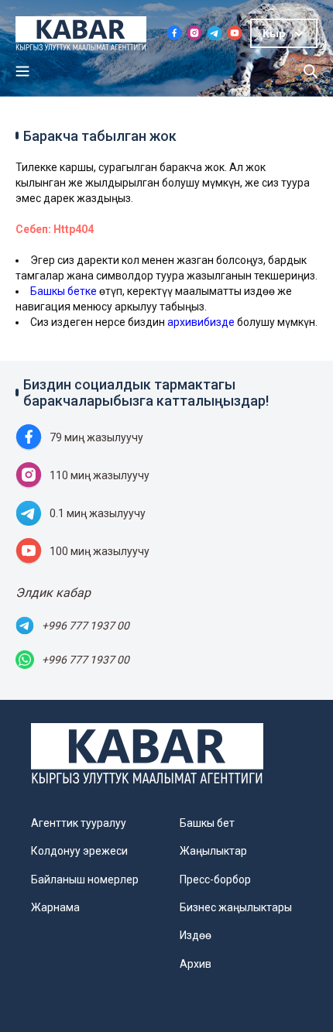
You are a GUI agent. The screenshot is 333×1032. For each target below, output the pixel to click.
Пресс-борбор (215, 879)
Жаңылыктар (213, 851)
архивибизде (201, 322)
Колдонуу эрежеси (79, 851)
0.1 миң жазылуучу (98, 513)
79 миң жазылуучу (96, 437)
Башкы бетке (63, 291)
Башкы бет (207, 823)
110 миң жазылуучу (99, 475)
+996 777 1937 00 (85, 625)
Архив (195, 964)
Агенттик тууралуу (78, 823)
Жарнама (55, 907)
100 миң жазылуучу (99, 551)
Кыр (274, 33)
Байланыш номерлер (85, 879)
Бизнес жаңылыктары (236, 907)
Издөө (195, 935)
